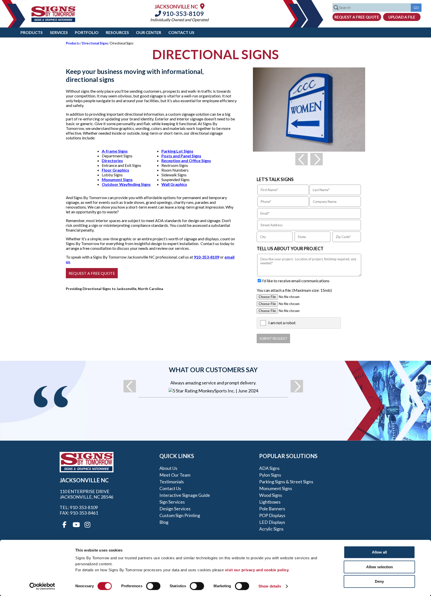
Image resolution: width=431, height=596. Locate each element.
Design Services (175, 508)
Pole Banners (272, 508)
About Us (168, 468)
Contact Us (181, 32)
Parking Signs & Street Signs (286, 481)
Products (31, 32)
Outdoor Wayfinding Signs (126, 184)
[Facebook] (64, 525)
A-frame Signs (115, 151)
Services (59, 32)
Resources (117, 32)
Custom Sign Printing (179, 515)
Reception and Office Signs (186, 160)
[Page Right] (316, 159)
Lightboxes (270, 502)
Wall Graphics (174, 184)
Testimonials (171, 481)
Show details (269, 586)
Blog (163, 522)
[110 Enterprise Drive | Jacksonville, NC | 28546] (202, 6)
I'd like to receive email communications (295, 280)
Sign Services (172, 502)
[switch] (153, 586)
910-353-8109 (182, 13)
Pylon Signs (270, 475)
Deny (379, 581)
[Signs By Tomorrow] (53, 20)
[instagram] (87, 525)
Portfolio (87, 32)
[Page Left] (301, 159)
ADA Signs (269, 468)
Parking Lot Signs (177, 151)
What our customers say (213, 370)
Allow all (379, 552)
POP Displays (272, 515)
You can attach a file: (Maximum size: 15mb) (294, 290)
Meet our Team (174, 475)
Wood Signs (270, 495)
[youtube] (76, 525)
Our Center (148, 32)
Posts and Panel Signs (181, 155)
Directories (112, 160)
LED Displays (272, 522)
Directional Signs (95, 43)
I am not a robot (282, 322)
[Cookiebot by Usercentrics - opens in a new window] (42, 586)
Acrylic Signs (271, 529)
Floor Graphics (115, 170)
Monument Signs (117, 179)
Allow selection (379, 567)
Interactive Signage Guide (184, 495)
